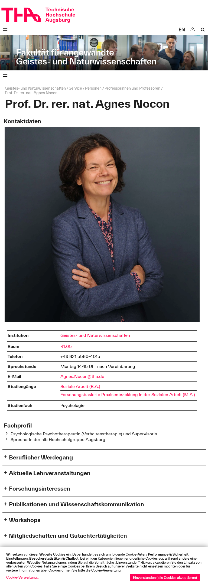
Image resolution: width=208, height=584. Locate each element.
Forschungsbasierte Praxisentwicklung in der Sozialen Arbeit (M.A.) (127, 394)
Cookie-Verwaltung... (22, 577)
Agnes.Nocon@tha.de (82, 376)
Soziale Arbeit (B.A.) (80, 386)
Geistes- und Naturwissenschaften (95, 335)
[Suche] (203, 29)
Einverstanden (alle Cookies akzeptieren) (165, 577)
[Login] (192, 29)
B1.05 (66, 346)
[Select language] (182, 29)
